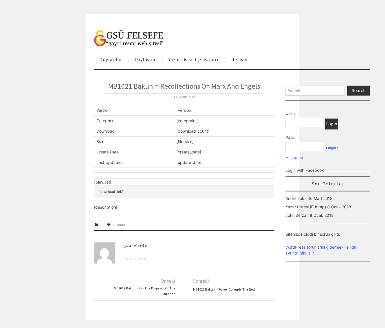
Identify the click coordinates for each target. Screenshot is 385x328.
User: (290, 113)
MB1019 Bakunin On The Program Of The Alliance (144, 291)
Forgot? (332, 148)
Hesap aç (294, 157)
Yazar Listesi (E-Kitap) (193, 59)
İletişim (240, 59)
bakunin (118, 224)
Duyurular (110, 59)
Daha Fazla (134, 259)
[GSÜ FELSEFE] (129, 37)
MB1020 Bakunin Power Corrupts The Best (224, 289)
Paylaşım (145, 59)
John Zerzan (297, 215)
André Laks (296, 198)
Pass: (290, 137)
